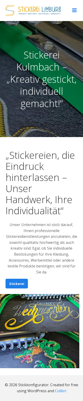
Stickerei (16, 284)
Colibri (60, 390)
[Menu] (74, 10)
